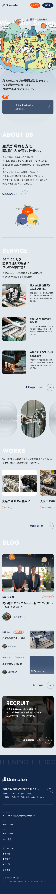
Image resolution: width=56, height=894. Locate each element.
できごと (7, 864)
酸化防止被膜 (46, 507)
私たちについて (9, 848)
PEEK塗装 (7, 507)
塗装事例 (6, 859)
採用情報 (6, 870)
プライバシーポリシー (12, 878)
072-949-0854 (8, 824)
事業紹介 (6, 853)
